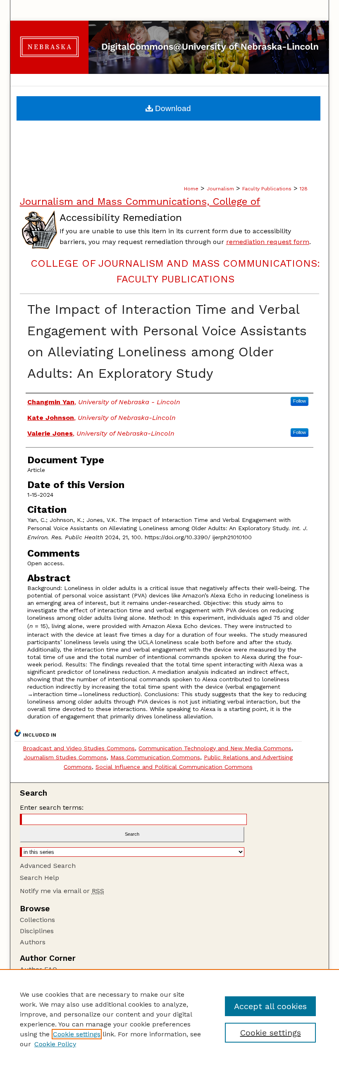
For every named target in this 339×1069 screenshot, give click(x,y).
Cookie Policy (55, 1044)
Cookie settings (76, 1034)
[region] (169, 1019)
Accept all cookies (270, 1006)
